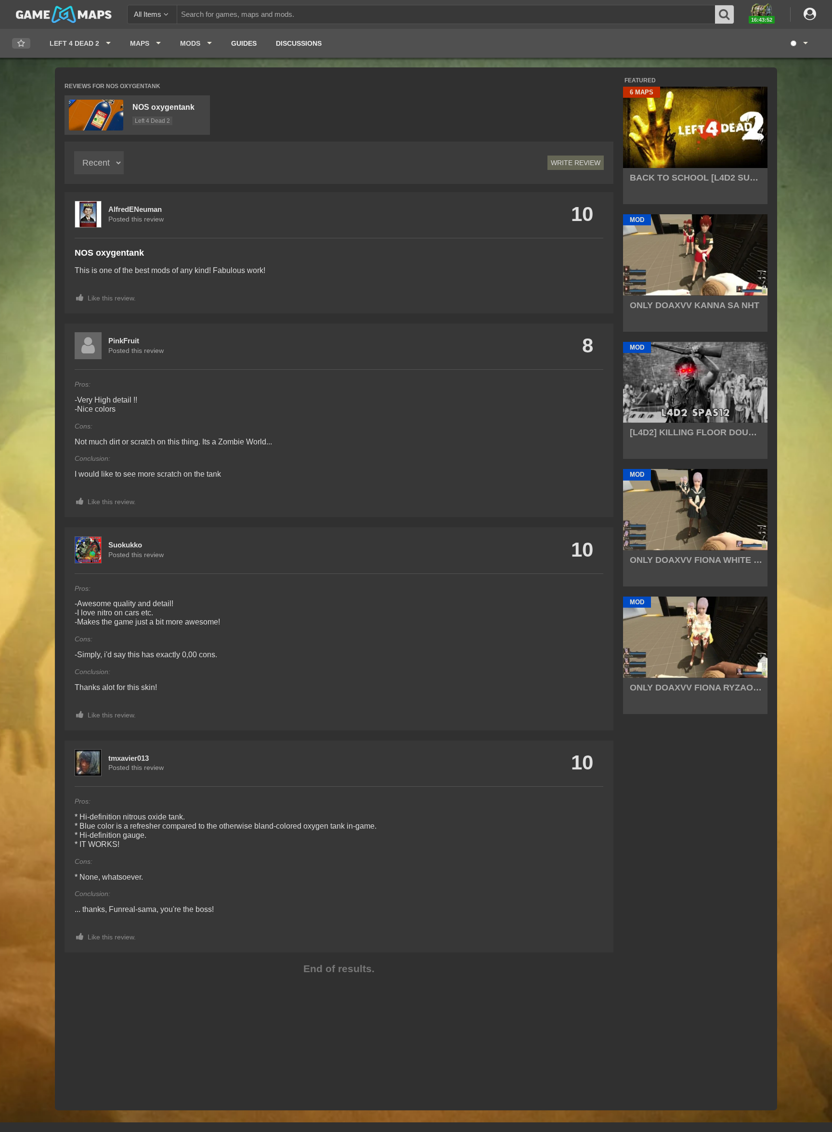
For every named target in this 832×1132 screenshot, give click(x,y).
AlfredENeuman (135, 209)
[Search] (724, 14)
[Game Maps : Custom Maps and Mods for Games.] (64, 14)
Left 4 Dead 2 (152, 120)
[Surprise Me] (798, 43)
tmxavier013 (128, 758)
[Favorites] (21, 43)
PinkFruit (123, 341)
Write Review (575, 163)
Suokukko (125, 545)
